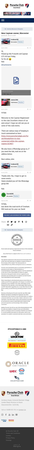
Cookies (8, 436)
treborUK (5, 35)
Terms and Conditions (25, 253)
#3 (30, 172)
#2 (30, 109)
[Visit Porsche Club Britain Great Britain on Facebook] (6, 415)
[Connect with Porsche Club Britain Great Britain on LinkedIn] (13, 415)
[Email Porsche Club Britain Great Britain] (16, 415)
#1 (30, 48)
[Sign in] (17, 20)
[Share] (28, 48)
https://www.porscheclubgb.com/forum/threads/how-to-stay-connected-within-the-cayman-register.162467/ (14, 140)
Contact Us (22, 410)
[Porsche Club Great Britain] (17, 6)
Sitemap (8, 440)
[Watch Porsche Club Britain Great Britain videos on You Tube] (9, 415)
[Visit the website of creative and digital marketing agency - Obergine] (17, 445)
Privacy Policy (10, 438)
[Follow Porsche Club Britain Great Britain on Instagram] (2, 415)
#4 (30, 200)
